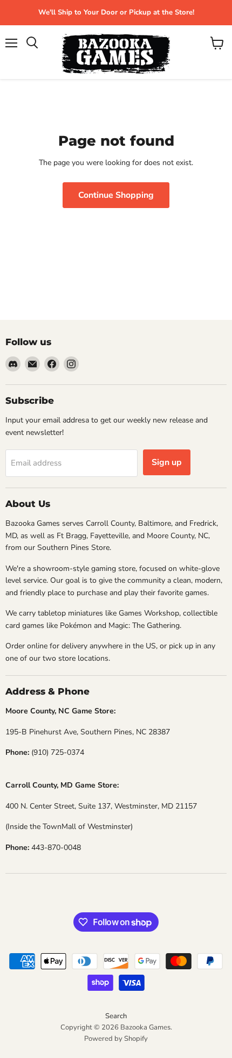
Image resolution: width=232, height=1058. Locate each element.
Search (116, 1016)
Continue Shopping (116, 195)
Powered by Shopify (116, 1038)
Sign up (167, 462)
